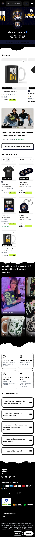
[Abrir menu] (31, 3)
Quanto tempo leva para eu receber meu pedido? (12, 414)
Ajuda (3, 520)
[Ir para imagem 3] (15, 88)
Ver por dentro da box (17, 146)
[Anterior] (2, 42)
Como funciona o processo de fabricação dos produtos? (14, 402)
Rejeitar (17, 533)
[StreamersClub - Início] (4, 471)
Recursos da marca (8, 513)
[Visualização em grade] (4, 160)
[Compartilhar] (31, 11)
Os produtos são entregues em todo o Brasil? (14, 440)
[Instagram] (2, 477)
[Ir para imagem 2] (14, 88)
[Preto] (29, 91)
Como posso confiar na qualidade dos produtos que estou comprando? (15, 427)
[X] (6, 477)
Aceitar (28, 533)
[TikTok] (10, 477)
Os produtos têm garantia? (12, 451)
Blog (3, 516)
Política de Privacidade (24, 529)
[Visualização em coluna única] (8, 160)
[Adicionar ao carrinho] (24, 61)
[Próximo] (32, 42)
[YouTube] (14, 477)
